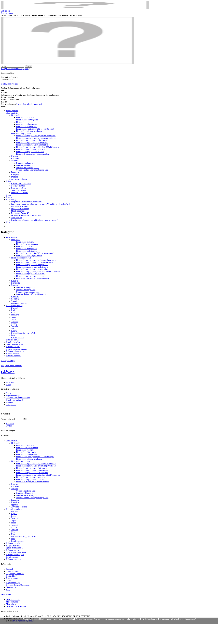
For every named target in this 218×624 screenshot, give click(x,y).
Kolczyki (14, 156)
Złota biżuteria (12, 113)
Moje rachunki (12, 602)
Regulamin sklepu (13, 395)
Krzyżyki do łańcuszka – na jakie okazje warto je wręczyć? (34, 220)
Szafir (13, 319)
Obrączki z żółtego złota (25, 163)
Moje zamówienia (13, 599)
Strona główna (12, 111)
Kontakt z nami (7, 13)
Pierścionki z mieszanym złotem (29, 131)
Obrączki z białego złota (25, 165)
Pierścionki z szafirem (25, 117)
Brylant (14, 310)
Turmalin (14, 326)
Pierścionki (15, 115)
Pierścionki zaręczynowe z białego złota (32, 142)
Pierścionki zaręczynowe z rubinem (30, 152)
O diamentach (16, 218)
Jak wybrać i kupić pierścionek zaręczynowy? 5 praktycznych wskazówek (40, 204)
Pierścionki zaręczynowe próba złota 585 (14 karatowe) (38, 147)
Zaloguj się (5, 11)
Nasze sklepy (11, 576)
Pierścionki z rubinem (24, 122)
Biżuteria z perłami (13, 356)
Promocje (10, 569)
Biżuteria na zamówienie (21, 183)
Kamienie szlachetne (14, 306)
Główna (8, 372)
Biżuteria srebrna (13, 347)
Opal (13, 328)
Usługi (8, 181)
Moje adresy (11, 604)
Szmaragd (15, 315)
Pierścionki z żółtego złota (26, 124)
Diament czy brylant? (19, 206)
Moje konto (6, 594)
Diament (14, 308)
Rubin (13, 312)
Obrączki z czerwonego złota (27, 168)
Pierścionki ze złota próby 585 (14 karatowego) (35, 129)
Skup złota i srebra (18, 190)
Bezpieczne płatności (14, 400)
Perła (13, 335)
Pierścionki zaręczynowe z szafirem (30, 149)
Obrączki (14, 161)
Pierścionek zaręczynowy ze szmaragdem (32, 154)
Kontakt (9, 197)
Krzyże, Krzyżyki (13, 342)
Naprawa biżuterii (18, 186)
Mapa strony (11, 587)
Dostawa (9, 402)
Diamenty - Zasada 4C (20, 213)
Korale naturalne (17, 337)
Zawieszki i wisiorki (19, 179)
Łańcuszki (15, 172)
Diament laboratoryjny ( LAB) (23, 333)
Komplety (15, 174)
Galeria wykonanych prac (16, 349)
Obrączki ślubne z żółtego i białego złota (32, 170)
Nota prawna (11, 404)
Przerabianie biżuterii (19, 193)
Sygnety (14, 177)
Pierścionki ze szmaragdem (27, 120)
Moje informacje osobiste (16, 606)
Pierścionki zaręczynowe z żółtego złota (32, 140)
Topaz (13, 317)
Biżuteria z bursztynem (15, 351)
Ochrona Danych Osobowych (18, 398)
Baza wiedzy (11, 199)
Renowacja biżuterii (19, 188)
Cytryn (14, 324)
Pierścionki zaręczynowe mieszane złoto (32, 145)
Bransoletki (15, 158)
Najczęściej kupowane (15, 574)
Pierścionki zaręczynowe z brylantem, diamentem (36, 136)
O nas (8, 195)
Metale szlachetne (18, 211)
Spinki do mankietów (14, 344)
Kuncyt (14, 331)
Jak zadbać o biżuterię (20, 208)
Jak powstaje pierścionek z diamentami (26, 202)
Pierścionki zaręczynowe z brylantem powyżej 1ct (36, 138)
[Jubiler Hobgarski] (67, 64)
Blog (8, 222)
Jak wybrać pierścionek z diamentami (26, 215)
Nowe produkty (8, 361)
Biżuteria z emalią (13, 340)
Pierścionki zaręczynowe (21, 133)
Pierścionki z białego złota (26, 127)
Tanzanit (14, 321)
